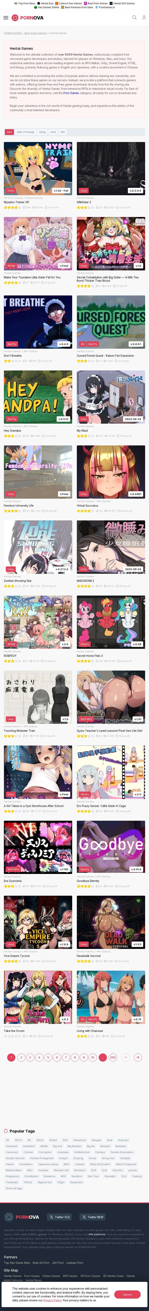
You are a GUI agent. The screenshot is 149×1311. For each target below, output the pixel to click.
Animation (29, 1146)
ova (32, 18)
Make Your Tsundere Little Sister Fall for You (32, 277)
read (53, 132)
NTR (93, 1170)
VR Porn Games (90, 1276)
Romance (49, 1176)
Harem (10, 1164)
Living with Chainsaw (90, 1030)
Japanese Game (48, 1164)
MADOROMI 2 (85, 580)
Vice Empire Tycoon (17, 955)
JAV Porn (58, 1262)
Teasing (137, 1176)
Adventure (80, 1140)
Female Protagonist (41, 1158)
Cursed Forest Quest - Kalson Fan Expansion (105, 355)
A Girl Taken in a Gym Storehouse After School (33, 806)
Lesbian (80, 1164)
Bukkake (121, 1146)
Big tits (91, 1146)
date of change (25, 132)
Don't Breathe (13, 355)
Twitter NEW (95, 1217)
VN (82, 344)
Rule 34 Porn (41, 1262)
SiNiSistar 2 (84, 202)
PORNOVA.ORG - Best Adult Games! (25, 33)
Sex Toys (93, 1176)
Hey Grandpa (12, 430)
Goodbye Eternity (88, 880)
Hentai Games (13, 1276)
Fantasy (100, 1152)
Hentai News (33, 1280)
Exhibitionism (82, 1152)
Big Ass (57, 1146)
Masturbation (14, 1170)
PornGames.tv (107, 7)
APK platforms (97, 1234)
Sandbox (77, 1176)
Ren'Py (12, 344)
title (63, 132)
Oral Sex (118, 1170)
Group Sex (108, 1158)
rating (42, 132)
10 (92, 1057)
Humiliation (26, 1164)
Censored (12, 1152)
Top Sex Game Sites (17, 1262)
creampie (63, 1152)
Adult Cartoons (13, 1280)
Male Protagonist (126, 1164)
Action (53, 1140)
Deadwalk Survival (88, 955)
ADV (65, 1140)
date (9, 132)
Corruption (45, 1152)
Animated (11, 1146)
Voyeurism (76, 1182)
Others (85, 644)
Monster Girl (61, 1170)
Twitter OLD (62, 1217)
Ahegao (96, 1140)
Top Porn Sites (26, 3)
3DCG (40, 1140)
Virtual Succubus (87, 505)
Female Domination (122, 1152)
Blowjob (105, 1146)
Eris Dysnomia (13, 880)
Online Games (51, 1276)
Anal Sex (123, 1140)
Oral (104, 1170)
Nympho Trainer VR (16, 202)
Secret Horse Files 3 (90, 655)
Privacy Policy (52, 1300)
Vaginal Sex (45, 1182)
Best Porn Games (98, 3)
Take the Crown (14, 1030)
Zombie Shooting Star (18, 580)
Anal (109, 1140)
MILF (30, 1170)
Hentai (131, 1276)
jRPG (66, 1164)
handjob (125, 1158)
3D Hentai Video (113, 1276)
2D (7, 1140)
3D (29, 1140)
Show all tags (14, 1188)
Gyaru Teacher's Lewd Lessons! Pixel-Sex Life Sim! (109, 730)
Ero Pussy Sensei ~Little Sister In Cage (101, 806)
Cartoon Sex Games (70, 3)
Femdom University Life (19, 505)
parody (132, 1170)
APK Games (70, 1276)
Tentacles (12, 1182)
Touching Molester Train (19, 730)
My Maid (82, 430)
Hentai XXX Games (124, 3)
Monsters (80, 1170)
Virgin (60, 1182)
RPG (63, 1176)
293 (113, 1057)
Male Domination (100, 1164)
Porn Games (71, 93)
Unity (11, 190)
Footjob (63, 1158)
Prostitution (31, 1176)
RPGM (11, 265)
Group (92, 1158)
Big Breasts (74, 1146)
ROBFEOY (10, 655)
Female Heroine (15, 1158)
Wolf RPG (86, 719)
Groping (78, 1158)
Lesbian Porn (75, 1262)
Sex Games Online (48, 7)
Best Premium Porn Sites (79, 7)
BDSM (44, 1146)
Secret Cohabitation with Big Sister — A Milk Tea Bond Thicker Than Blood (108, 279)
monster (43, 1170)
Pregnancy (12, 1176)
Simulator (110, 1176)
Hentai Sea (47, 3)
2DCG (18, 1140)
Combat (28, 1152)
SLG (123, 1176)
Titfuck (27, 1182)
